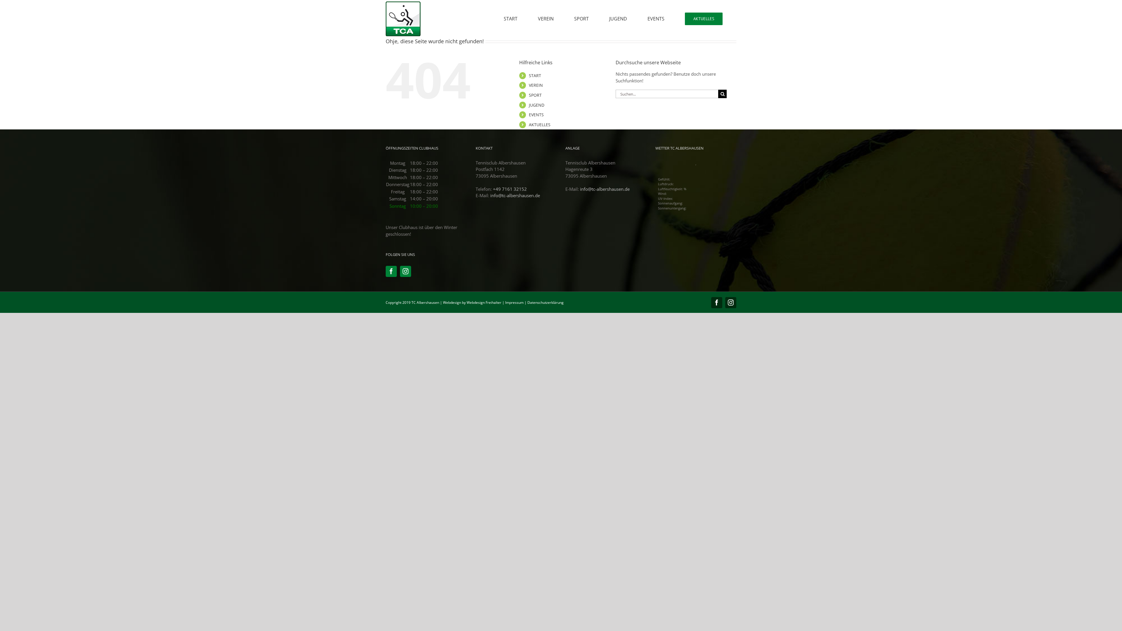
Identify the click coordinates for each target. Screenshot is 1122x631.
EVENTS (536, 114)
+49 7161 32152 (510, 189)
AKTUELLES (539, 124)
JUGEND (536, 105)
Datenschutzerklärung (545, 302)
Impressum (514, 302)
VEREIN (536, 85)
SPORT (535, 95)
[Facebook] (391, 271)
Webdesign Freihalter (484, 302)
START (535, 75)
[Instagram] (405, 271)
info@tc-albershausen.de (515, 195)
